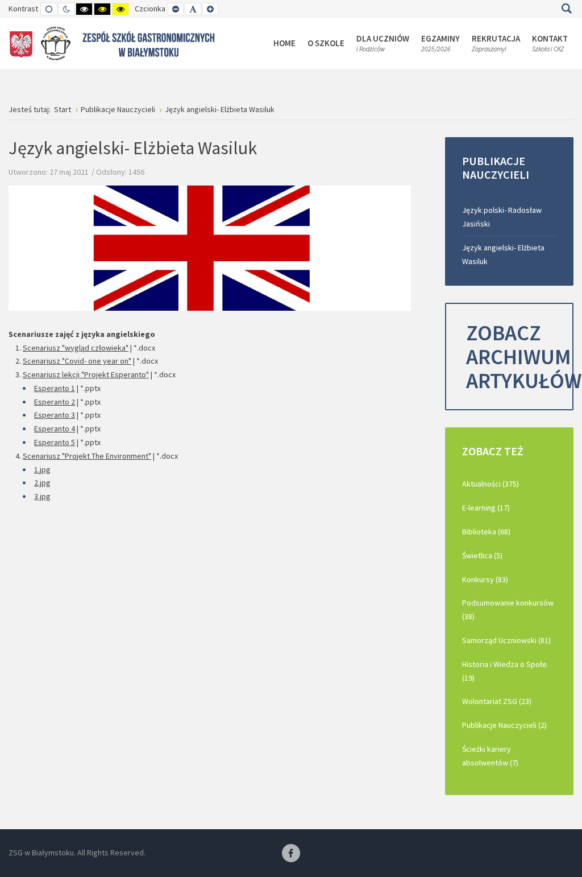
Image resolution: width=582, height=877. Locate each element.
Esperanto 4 (54, 428)
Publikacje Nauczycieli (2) (504, 725)
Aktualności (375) (490, 484)
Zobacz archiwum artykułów (519, 356)
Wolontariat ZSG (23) (496, 701)
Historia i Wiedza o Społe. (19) (505, 671)
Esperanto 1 (54, 388)
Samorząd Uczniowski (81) (506, 640)
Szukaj (566, 8)
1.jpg (42, 469)
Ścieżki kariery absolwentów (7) (490, 756)
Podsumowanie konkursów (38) (508, 609)
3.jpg (42, 496)
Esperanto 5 (54, 442)
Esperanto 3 (54, 415)
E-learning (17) (486, 508)
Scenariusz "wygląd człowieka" (75, 348)
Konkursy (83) (485, 579)
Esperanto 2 (54, 402)
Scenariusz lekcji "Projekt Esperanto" (86, 374)
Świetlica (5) (482, 555)
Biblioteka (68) (486, 531)
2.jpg (42, 482)
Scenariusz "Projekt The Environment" (87, 456)
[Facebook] (291, 854)
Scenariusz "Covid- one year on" (77, 361)
